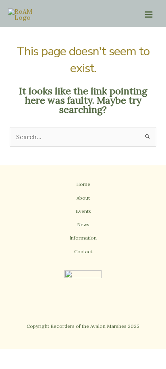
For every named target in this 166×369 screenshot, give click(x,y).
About (83, 198)
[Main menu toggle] (149, 14)
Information (83, 238)
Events (83, 211)
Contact (83, 251)
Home (83, 184)
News (83, 224)
